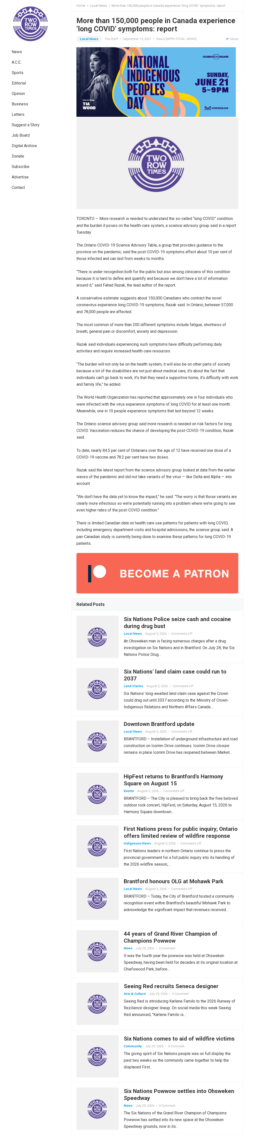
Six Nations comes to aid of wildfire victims (179, 1038)
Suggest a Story (26, 125)
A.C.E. (16, 62)
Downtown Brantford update (159, 724)
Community (133, 1046)
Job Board (21, 135)
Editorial (19, 83)
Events (129, 791)
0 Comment (167, 948)
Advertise (20, 177)
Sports (17, 72)
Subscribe (20, 166)
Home (80, 5)
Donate (18, 156)
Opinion (18, 93)
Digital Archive (24, 145)
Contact (18, 187)
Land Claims (133, 686)
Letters (18, 114)
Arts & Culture (135, 994)
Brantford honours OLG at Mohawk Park (173, 881)
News (17, 51)
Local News (98, 5)
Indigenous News (137, 843)
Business (20, 104)
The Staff (111, 39)
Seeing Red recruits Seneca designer (171, 986)
